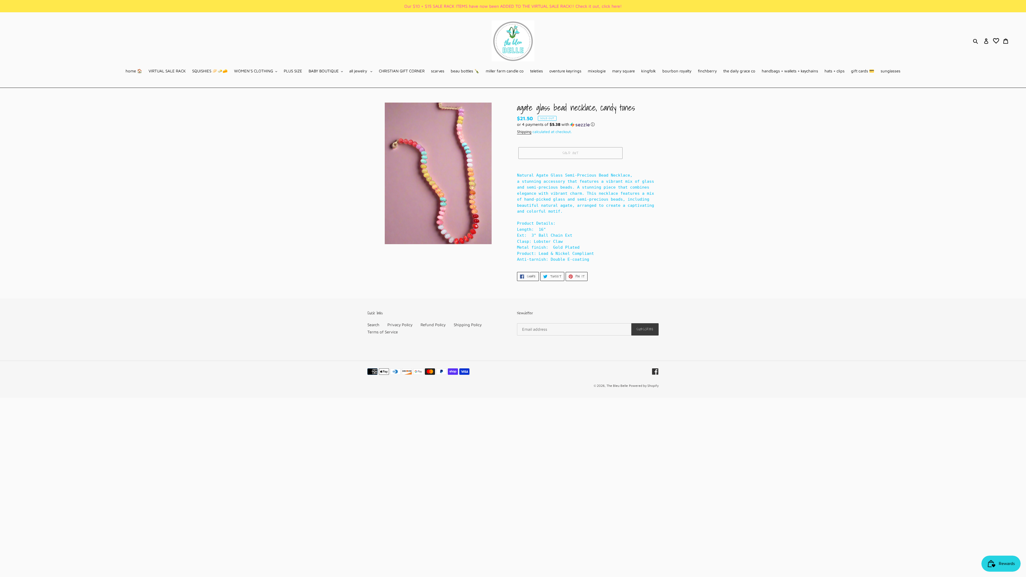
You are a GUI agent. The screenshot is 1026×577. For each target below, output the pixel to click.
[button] (556, 124)
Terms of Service (382, 332)
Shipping (524, 131)
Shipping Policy (468, 324)
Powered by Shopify (644, 386)
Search (373, 324)
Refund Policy (433, 324)
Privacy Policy (400, 324)
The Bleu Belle (617, 386)
